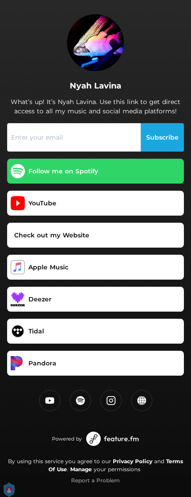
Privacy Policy (132, 461)
